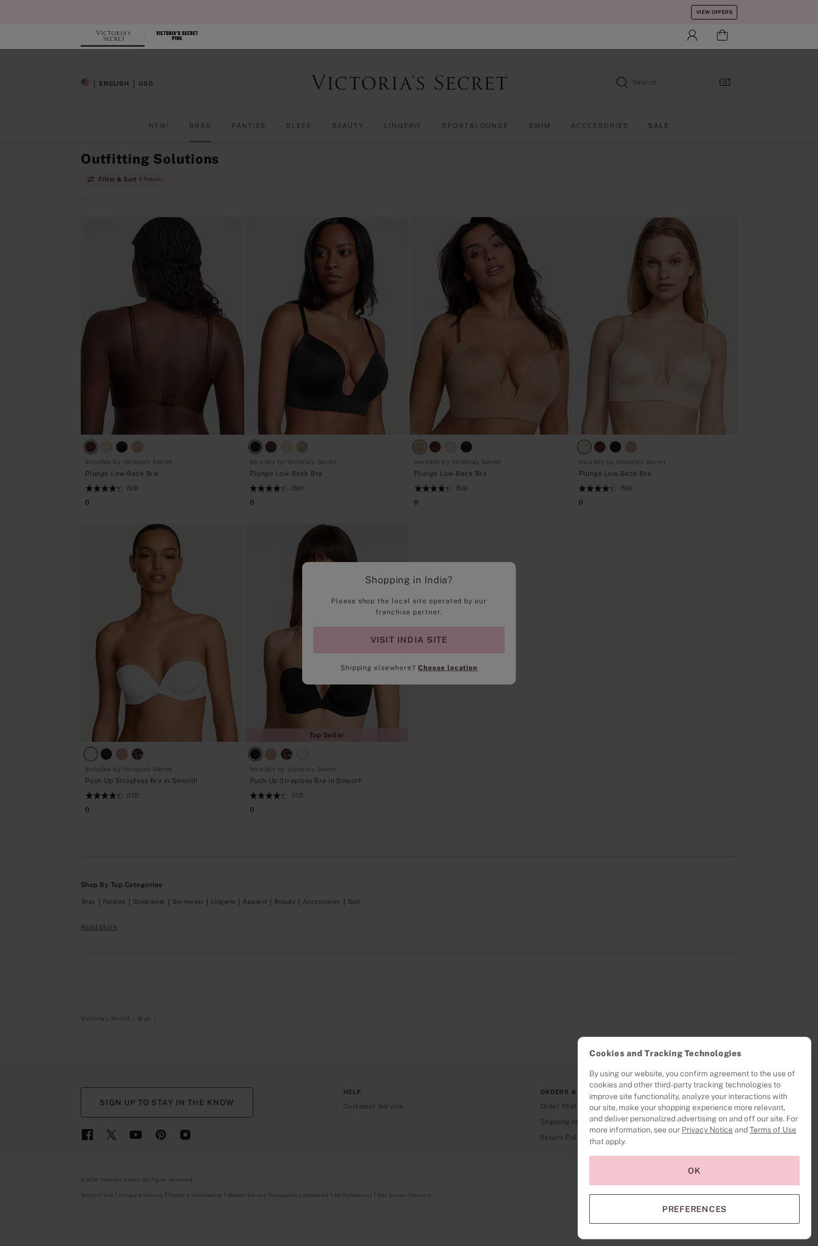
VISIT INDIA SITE (409, 639)
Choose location (447, 668)
